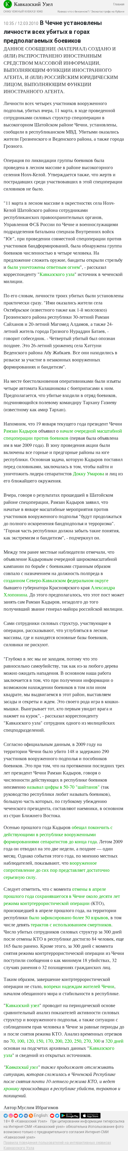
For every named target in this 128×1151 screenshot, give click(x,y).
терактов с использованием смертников (71, 924)
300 (96, 1041)
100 (20, 1041)
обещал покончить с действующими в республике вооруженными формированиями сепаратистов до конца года (58, 834)
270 (87, 1041)
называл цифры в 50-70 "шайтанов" (63, 787)
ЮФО (40, 11)
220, (69, 1041)
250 (77, 1041)
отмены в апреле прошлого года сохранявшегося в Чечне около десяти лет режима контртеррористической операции (62, 896)
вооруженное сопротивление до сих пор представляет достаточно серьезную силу (57, 870)
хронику (11, 1088)
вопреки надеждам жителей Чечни (79, 986)
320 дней (114, 1041)
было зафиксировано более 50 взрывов (68, 917)
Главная (118, 4)
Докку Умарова (88, 473)
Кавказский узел (22, 1005)
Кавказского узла (57, 274)
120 (30, 1041)
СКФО (7, 11)
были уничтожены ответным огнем (43, 267)
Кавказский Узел (33, 3)
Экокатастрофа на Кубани (107, 11)
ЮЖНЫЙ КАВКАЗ (23, 11)
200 (58, 1041)
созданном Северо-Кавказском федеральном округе (56, 580)
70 (12, 1041)
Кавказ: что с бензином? (73, 11)
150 (39, 1041)
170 (49, 1041)
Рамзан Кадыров (20, 431)
